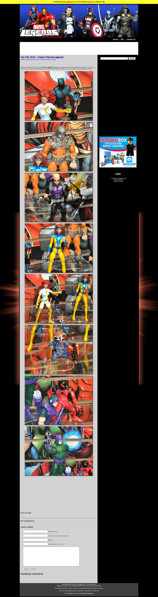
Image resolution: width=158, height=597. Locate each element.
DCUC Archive (118, 180)
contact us (90, 2)
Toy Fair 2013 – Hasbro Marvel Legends (42, 57)
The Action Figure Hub (118, 178)
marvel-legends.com (68, 2)
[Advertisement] (79, 48)
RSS (122, 39)
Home (115, 39)
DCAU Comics (118, 181)
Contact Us (131, 39)
